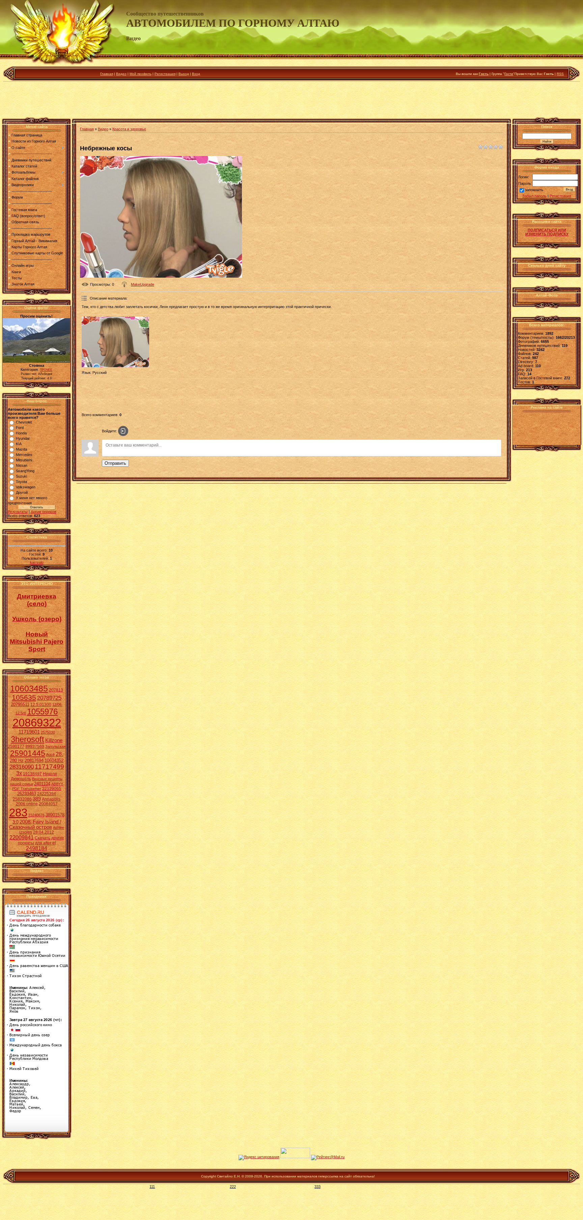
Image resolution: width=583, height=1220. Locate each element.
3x (19, 773)
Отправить (115, 463)
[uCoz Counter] (295, 1157)
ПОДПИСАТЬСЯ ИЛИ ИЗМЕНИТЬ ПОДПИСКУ (546, 232)
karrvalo (37, 562)
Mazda (21, 449)
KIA (19, 444)
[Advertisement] (291, 101)
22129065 (51, 788)
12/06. (57, 705)
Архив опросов (43, 512)
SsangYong (25, 471)
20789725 (49, 697)
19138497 (32, 773)
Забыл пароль (534, 196)
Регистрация (165, 74)
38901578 (55, 814)
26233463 (26, 793)
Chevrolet (24, 422)
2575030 (48, 732)
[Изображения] (115, 341)
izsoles (25, 832)
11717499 (49, 766)
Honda (21, 433)
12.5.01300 (40, 704)
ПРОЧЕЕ (46, 370)
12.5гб (21, 713)
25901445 (27, 753)
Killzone (53, 740)
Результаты (18, 512)
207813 (56, 690)
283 (18, 812)
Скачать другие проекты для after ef (41, 840)
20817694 (34, 760)
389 (37, 799)
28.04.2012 (43, 832)
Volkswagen (25, 487)
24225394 (46, 793)
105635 (24, 697)
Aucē (50, 755)
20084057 (48, 804)
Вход (196, 74)
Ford (20, 428)
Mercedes (24, 455)
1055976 (42, 711)
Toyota (21, 482)
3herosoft (27, 739)
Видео (121, 74)
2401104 (42, 783)
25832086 (22, 799)
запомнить (534, 190)
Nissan (21, 465)
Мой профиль (140, 74)
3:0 (15, 821)
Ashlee (58, 827)
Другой (22, 492)
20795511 (20, 704)
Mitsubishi (24, 460)
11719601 (29, 732)
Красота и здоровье (129, 129)
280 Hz (17, 760)
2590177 (16, 746)
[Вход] (123, 431)
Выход (183, 74)
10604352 (54, 760)
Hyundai (22, 438)
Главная (106, 74)
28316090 (21, 766)
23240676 (36, 815)
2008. (26, 821)
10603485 (29, 688)
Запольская (55, 746)
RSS (560, 74)
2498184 (36, 848)
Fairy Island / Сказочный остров (35, 824)
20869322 (36, 722)
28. (59, 754)
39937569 (34, 746)
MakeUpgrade (142, 284)
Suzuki (21, 476)
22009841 (21, 837)
